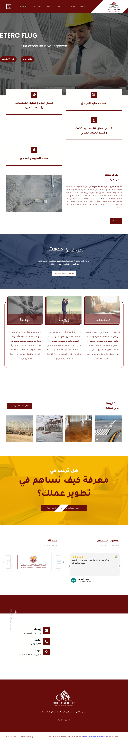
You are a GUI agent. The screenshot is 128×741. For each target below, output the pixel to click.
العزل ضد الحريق (96, 199)
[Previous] (3, 562)
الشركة (106, 333)
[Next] (63, 562)
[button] (8, 6)
